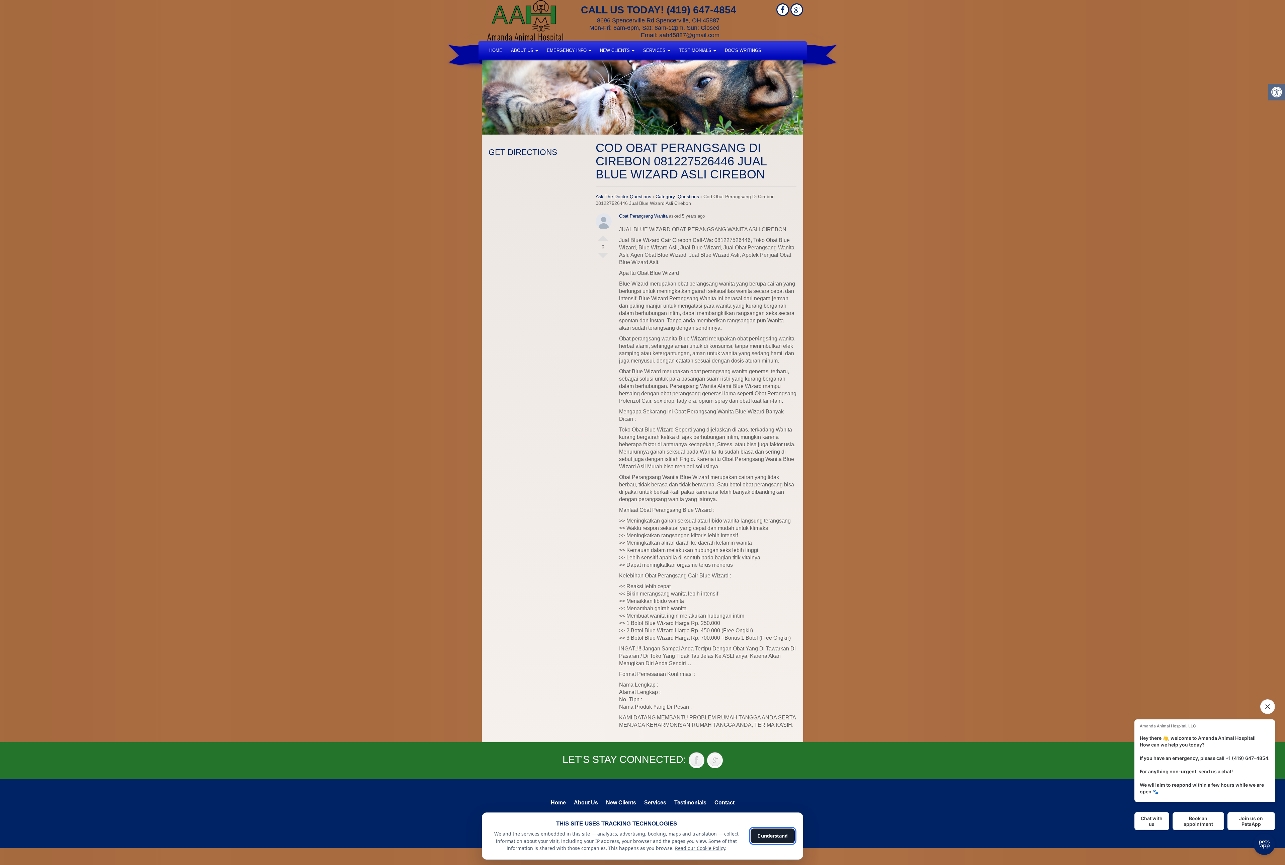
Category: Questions (677, 196)
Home (495, 50)
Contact (724, 802)
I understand (773, 836)
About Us (523, 50)
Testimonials (696, 50)
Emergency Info (567, 50)
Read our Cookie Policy (700, 848)
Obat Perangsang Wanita (643, 216)
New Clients (615, 50)
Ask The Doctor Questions (623, 196)
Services (655, 50)
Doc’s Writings (743, 50)
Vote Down (603, 258)
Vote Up (603, 235)
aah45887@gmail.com (689, 35)
